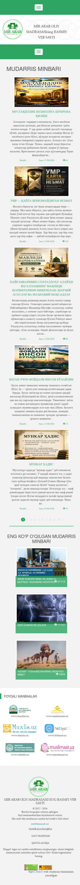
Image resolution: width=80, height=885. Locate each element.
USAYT (38, 872)
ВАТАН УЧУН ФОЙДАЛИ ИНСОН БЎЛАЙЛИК (41, 379)
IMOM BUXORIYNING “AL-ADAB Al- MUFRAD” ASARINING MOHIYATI (37, 580)
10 (58, 520)
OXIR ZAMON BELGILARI (31, 625)
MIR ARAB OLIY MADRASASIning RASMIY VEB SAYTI (46, 32)
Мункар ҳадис (41, 464)
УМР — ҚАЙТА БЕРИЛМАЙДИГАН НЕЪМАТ (41, 200)
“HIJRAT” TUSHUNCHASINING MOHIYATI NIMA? (40, 673)
